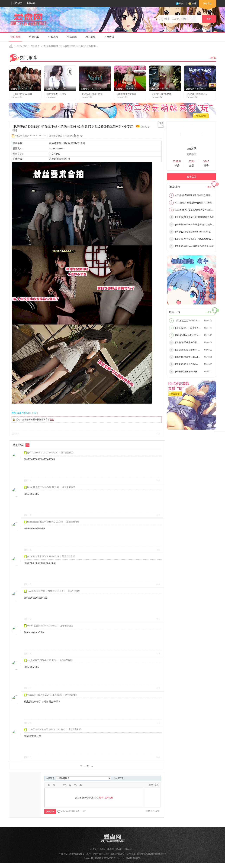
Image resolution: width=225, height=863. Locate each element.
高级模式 (154, 785)
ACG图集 (90, 37)
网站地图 (129, 849)
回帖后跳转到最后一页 (73, 811)
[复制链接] (145, 126)
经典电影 (34, 37)
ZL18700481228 (34, 729)
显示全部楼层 (55, 135)
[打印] (74, 135)
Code (75, 785)
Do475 (30, 625)
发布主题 (192, 176)
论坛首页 (15, 37)
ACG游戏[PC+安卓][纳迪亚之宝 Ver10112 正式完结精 (192, 210)
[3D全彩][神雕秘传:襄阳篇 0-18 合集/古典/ (192, 246)
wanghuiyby (32, 695)
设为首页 (18, 3)
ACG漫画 (53, 37)
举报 (158, 433)
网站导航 (207, 3)
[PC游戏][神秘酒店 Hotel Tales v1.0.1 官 (191, 232)
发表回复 (50, 811)
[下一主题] (81, 135)
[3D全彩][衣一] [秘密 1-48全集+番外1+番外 (192, 328)
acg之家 (18, 135)
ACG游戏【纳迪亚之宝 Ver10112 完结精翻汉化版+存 (192, 195)
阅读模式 (69, 135)
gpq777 (30, 452)
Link (64, 785)
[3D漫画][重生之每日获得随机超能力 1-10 (192, 217)
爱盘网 (11, 46)
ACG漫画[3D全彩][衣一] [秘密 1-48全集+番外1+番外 (192, 202)
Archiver (94, 849)
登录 (101, 797)
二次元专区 (22, 46)
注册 (194, 3)
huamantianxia (33, 522)
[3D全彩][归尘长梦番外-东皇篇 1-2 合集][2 (192, 224)
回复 (52, 419)
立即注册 (109, 797)
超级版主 (192, 154)
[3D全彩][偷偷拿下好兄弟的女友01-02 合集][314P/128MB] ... (70, 46)
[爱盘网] (28, 25)
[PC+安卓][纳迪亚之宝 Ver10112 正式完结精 (192, 335)
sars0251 (31, 556)
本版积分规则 (153, 811)
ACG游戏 (72, 37)
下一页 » (87, 766)
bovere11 (31, 487)
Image (59, 785)
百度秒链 (109, 37)
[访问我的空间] (191, 144)
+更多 (212, 58)
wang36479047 (33, 591)
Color (54, 785)
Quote (70, 785)
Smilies (80, 785)
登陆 (181, 3)
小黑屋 (110, 849)
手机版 (102, 849)
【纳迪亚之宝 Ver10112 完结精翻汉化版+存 (192, 320)
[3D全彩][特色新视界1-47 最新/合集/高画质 (192, 239)
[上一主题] (78, 135)
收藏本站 (31, 3)
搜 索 (209, 19)
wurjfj (29, 660)
